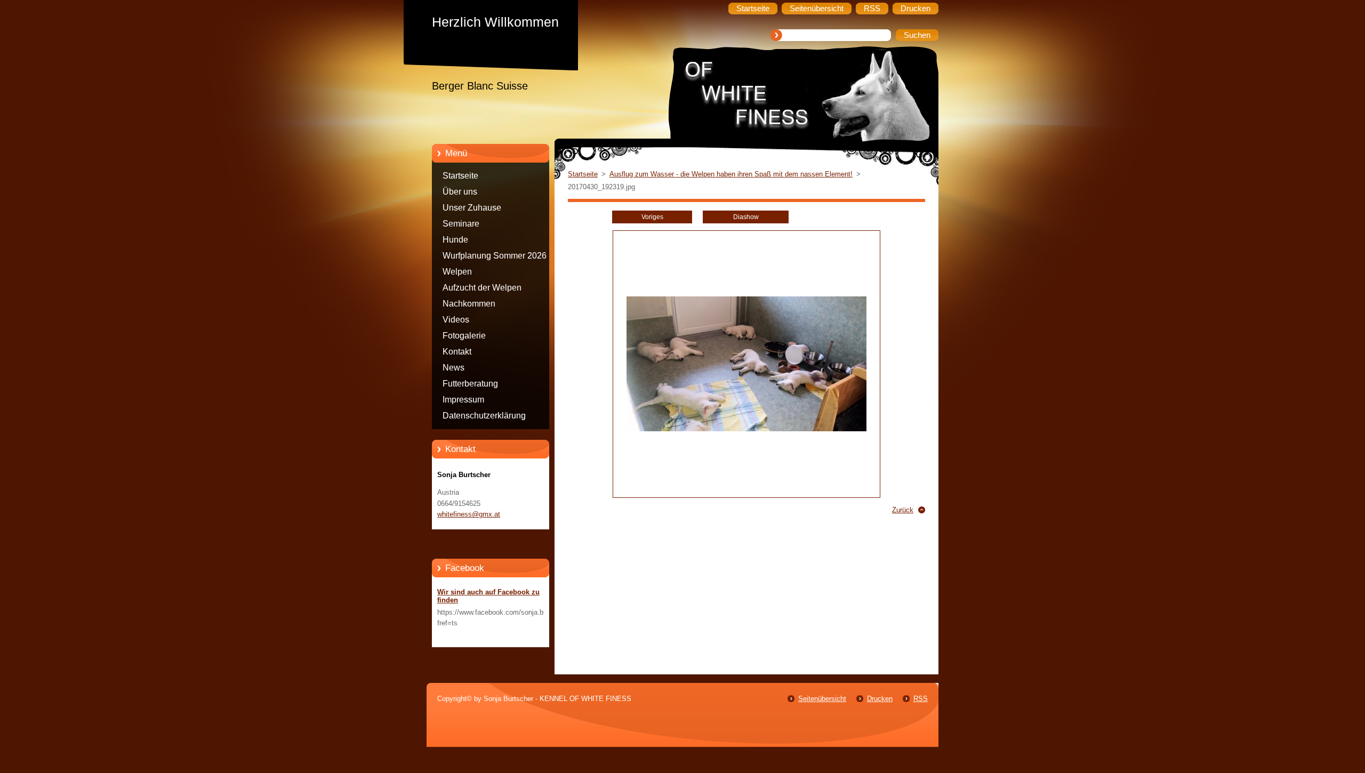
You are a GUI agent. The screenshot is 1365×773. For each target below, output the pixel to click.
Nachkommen (469, 303)
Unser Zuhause (472, 207)
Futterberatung (470, 383)
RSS (920, 699)
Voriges (652, 217)
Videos (456, 319)
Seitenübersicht (822, 699)
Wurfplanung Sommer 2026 (495, 255)
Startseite (460, 175)
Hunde (455, 239)
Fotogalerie (464, 335)
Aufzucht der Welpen (482, 287)
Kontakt (457, 351)
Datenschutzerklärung (484, 415)
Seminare (461, 223)
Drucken (880, 699)
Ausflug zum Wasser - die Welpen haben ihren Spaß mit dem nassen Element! (731, 174)
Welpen (457, 271)
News (453, 367)
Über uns (460, 191)
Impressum (463, 399)
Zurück (902, 510)
